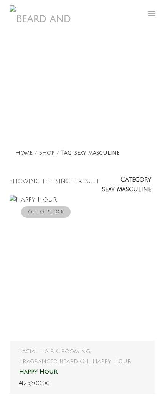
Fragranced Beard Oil (54, 361)
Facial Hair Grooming (54, 351)
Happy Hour (111, 361)
